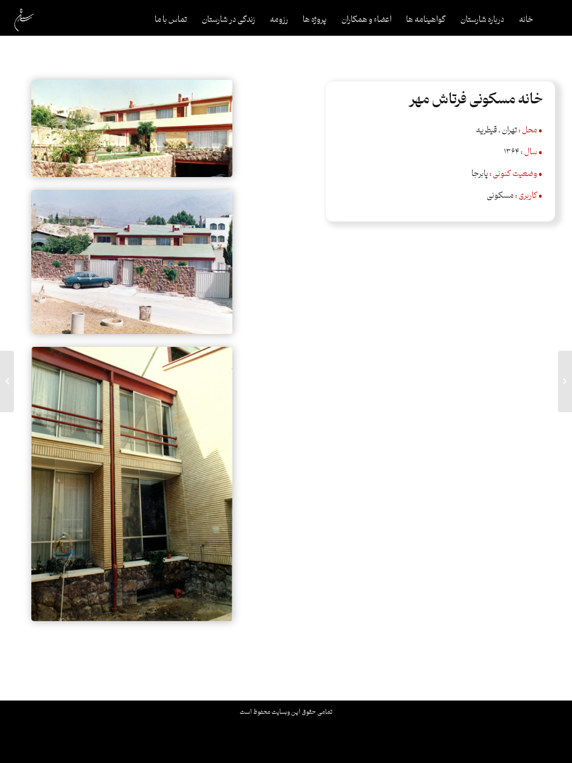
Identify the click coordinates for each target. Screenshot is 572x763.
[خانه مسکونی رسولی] (565, 381)
